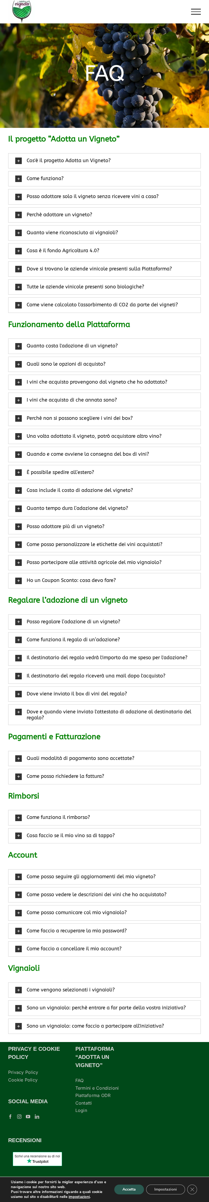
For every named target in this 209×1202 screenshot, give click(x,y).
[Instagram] (19, 1116)
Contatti (83, 1103)
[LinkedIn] (37, 1116)
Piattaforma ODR (93, 1095)
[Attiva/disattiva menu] (196, 12)
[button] (104, 160)
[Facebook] (10, 1116)
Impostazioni (165, 1189)
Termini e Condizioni (97, 1088)
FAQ (79, 1080)
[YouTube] (28, 1116)
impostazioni (79, 1196)
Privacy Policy (23, 1072)
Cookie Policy (23, 1080)
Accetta (129, 1189)
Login (81, 1110)
